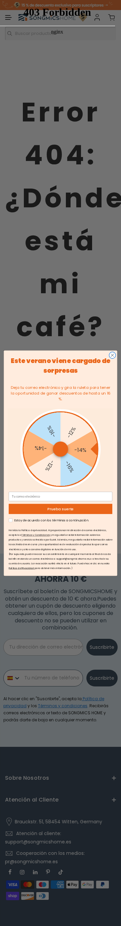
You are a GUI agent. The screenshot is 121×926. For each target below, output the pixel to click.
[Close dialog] (112, 355)
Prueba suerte (60, 509)
